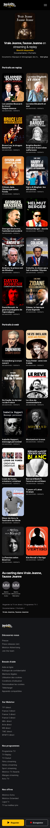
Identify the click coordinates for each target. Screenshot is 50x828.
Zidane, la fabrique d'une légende (35, 308)
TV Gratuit (6, 758)
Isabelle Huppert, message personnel (12, 440)
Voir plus (44, 57)
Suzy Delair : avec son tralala (36, 362)
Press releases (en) (10, 644)
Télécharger (7, 688)
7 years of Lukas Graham (34, 490)
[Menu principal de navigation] (45, 5)
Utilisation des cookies (12, 677)
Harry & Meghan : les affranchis (36, 188)
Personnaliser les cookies (13, 684)
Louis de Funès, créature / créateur (11, 480)
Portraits (32, 53)
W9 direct (6, 728)
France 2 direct (8, 711)
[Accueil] (9, 5)
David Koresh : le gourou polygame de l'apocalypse (12, 309)
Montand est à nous (35, 439)
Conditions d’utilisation (12, 681)
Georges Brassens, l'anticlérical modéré (12, 230)
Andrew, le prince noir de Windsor (12, 269)
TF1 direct (6, 707)
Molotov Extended (10, 798)
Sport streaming (9, 768)
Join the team (8, 651)
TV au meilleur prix (10, 805)
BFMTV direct (8, 735)
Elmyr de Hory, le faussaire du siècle (11, 519)
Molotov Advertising (11, 647)
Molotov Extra (8, 795)
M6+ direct (7, 721)
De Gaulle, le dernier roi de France (12, 401)
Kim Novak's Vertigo (36, 557)
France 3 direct (9, 714)
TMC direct (7, 731)
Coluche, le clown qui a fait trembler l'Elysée (37, 269)
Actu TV (5, 778)
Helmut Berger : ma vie (37, 229)
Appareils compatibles (12, 691)
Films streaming (9, 761)
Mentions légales (9, 674)
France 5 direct (8, 718)
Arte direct (7, 724)
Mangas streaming (10, 775)
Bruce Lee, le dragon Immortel (12, 146)
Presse (5, 640)
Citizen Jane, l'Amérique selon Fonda (10, 189)
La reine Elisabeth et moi (36, 105)
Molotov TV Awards (10, 772)
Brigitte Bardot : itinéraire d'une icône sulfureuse (36, 147)
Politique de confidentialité (14, 670)
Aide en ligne (7, 667)
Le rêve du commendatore (33, 401)
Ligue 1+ (5, 802)
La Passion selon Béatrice (10, 558)
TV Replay (6, 754)
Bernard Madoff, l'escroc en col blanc (36, 480)
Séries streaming (9, 765)
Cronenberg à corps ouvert (12, 362)
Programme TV (9, 751)
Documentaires (20, 53)
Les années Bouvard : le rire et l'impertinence (12, 106)
